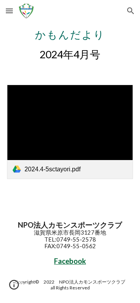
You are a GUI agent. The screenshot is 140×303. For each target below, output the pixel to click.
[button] (9, 10)
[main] (70, 43)
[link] (70, 132)
